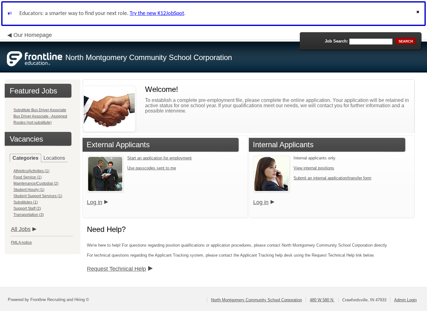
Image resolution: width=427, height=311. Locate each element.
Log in (94, 202)
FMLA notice (21, 242)
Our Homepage (32, 35)
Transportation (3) (28, 215)
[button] (418, 13)
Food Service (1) (27, 177)
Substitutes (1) (25, 202)
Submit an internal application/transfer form (332, 178)
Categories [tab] (25, 158)
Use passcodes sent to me (151, 168)
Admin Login (405, 300)
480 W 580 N (322, 300)
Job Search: (336, 41)
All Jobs (21, 229)
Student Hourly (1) (28, 190)
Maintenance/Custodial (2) (35, 183)
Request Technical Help (116, 269)
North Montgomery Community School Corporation (256, 300)
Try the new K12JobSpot (157, 14)
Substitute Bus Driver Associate (39, 110)
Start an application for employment (159, 158)
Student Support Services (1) (37, 196)
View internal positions (314, 168)
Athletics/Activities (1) (31, 171)
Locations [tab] (54, 158)
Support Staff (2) (27, 208)
